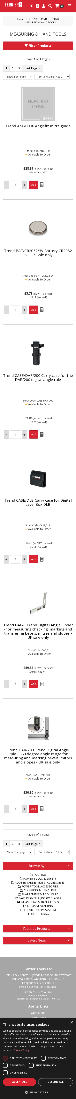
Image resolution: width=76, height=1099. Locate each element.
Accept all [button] (19, 1082)
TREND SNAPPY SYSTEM (39, 910)
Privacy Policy (21, 1050)
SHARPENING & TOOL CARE (39, 894)
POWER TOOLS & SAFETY (39, 878)
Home (20, 19)
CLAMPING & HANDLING (39, 890)
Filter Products (39, 45)
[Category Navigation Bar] (69, 6)
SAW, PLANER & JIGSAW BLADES (39, 898)
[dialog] (38, 1058)
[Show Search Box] (50, 6)
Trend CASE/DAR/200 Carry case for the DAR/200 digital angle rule (38, 377)
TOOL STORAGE (39, 914)
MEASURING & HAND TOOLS (40, 22)
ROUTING (39, 874)
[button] (38, 1092)
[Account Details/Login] (44, 6)
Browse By (36, 866)
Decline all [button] (56, 1082)
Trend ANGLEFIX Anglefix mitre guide (38, 125)
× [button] (71, 1022)
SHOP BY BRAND (38, 19)
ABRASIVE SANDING (39, 906)
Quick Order (38, 1018)
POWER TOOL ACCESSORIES (39, 886)
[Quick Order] (31, 6)
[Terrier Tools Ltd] (13, 4)
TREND (55, 19)
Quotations (38, 1013)
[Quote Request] (37, 6)
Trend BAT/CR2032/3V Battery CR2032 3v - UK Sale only (38, 252)
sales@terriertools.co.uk (42, 987)
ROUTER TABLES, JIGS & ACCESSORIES (39, 882)
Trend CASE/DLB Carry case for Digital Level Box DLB (38, 502)
